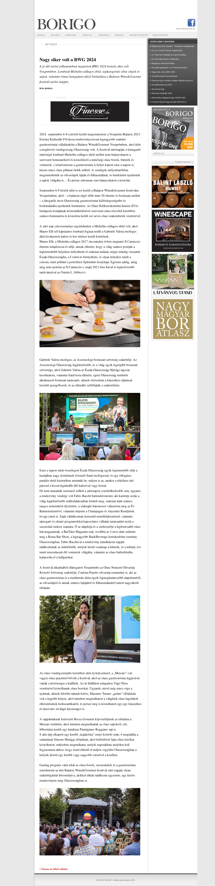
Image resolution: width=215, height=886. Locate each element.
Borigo (41, 35)
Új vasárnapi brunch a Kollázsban (165, 59)
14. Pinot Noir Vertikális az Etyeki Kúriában (169, 55)
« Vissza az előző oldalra (53, 869)
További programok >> (184, 162)
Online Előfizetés (138, 35)
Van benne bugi (158, 89)
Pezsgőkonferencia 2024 (162, 85)
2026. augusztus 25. (185, 29)
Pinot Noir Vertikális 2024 (162, 93)
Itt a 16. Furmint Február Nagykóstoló (167, 50)
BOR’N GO (87, 35)
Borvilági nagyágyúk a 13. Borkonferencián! (169, 68)
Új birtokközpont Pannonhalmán (165, 76)
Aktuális (55, 35)
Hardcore (70, 35)
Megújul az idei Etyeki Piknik (163, 63)
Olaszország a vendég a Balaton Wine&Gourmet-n (172, 81)
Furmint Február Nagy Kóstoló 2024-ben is (169, 102)
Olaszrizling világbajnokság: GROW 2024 (168, 98)
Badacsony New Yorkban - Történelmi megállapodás (173, 46)
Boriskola (104, 35)
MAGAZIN (119, 35)
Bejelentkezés (160, 35)
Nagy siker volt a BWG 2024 (163, 72)
